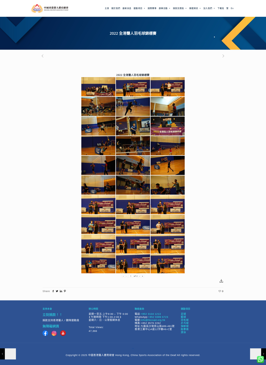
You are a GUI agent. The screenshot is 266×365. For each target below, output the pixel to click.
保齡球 (185, 326)
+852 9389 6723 (158, 317)
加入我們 (207, 8)
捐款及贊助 (178, 8)
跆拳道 (185, 329)
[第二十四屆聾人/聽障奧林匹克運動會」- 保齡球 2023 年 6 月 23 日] (8, 353)
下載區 (221, 8)
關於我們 (115, 8)
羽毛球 (185, 320)
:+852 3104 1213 (150, 314)
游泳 (183, 332)
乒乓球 (185, 323)
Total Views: (96, 327)
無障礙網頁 (51, 326)
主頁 (107, 8)
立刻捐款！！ (52, 314)
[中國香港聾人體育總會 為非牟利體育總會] (49, 8)
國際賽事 (152, 8)
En (232, 8)
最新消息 (126, 8)
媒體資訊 (193, 8)
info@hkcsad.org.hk (153, 320)
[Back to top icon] (133, 349)
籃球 (183, 317)
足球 (183, 314)
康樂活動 (163, 8)
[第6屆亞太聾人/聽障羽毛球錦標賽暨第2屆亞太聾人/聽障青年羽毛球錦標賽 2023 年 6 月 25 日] (258, 353)
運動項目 (138, 8)
